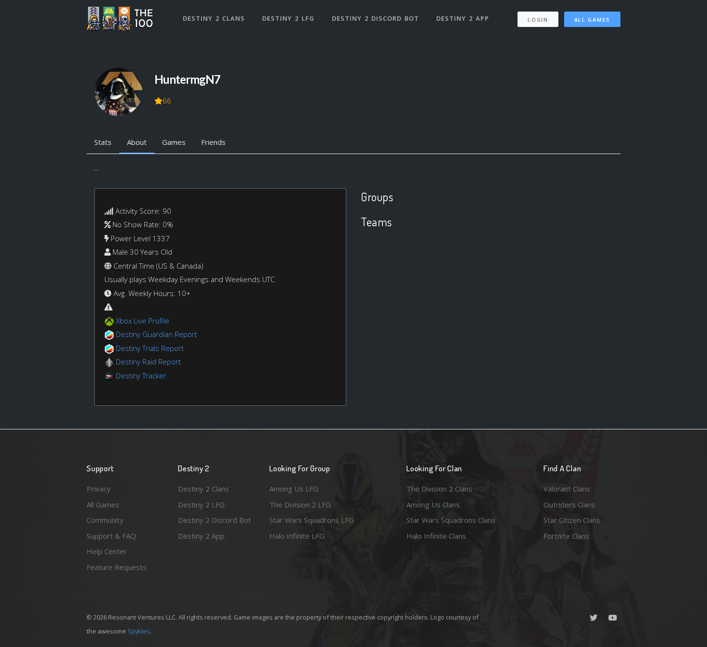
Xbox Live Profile (142, 320)
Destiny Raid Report (148, 361)
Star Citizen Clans (571, 520)
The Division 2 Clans (439, 488)
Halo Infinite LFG (297, 536)
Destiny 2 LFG (288, 18)
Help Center (107, 551)
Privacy (99, 488)
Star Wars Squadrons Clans (450, 520)
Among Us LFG (293, 488)
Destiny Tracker (141, 375)
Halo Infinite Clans (436, 536)
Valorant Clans (566, 488)
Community (105, 520)
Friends (213, 142)
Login (538, 19)
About (137, 142)
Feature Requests (117, 567)
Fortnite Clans (566, 536)
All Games (592, 19)
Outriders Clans (569, 504)
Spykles (138, 631)
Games (174, 142)
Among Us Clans (433, 504)
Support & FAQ (111, 536)
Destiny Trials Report (150, 348)
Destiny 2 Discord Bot (375, 18)
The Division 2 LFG (300, 504)
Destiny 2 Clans (214, 18)
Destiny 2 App (462, 18)
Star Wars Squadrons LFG (311, 520)
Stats (103, 142)
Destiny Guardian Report (156, 334)
